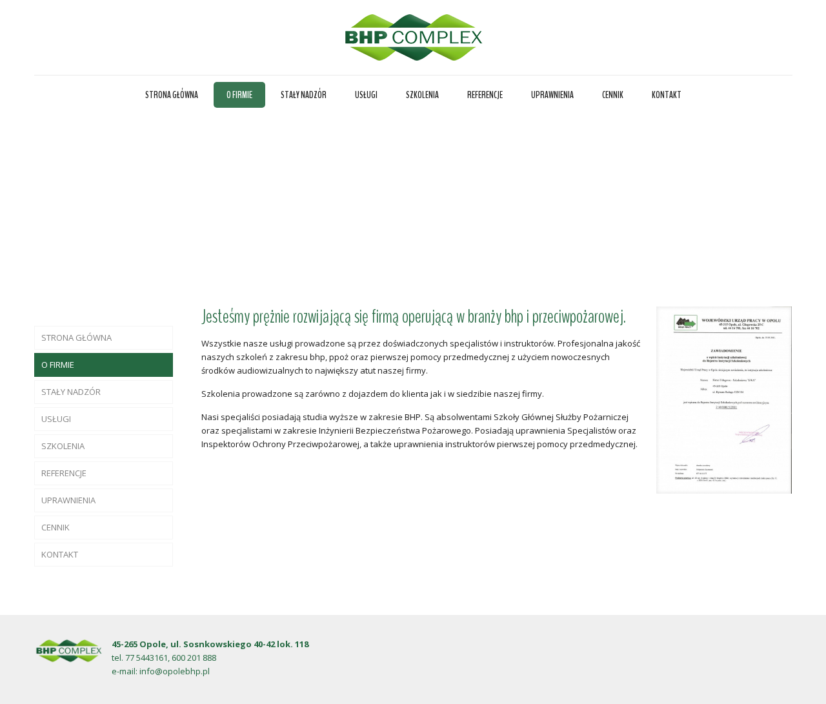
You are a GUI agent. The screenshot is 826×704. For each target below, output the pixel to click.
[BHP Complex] (413, 37)
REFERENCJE (63, 473)
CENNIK (55, 527)
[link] (724, 400)
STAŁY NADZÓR (71, 391)
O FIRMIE (57, 364)
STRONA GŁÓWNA (76, 337)
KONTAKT (59, 554)
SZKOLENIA (63, 446)
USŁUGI (56, 419)
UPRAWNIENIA (68, 500)
